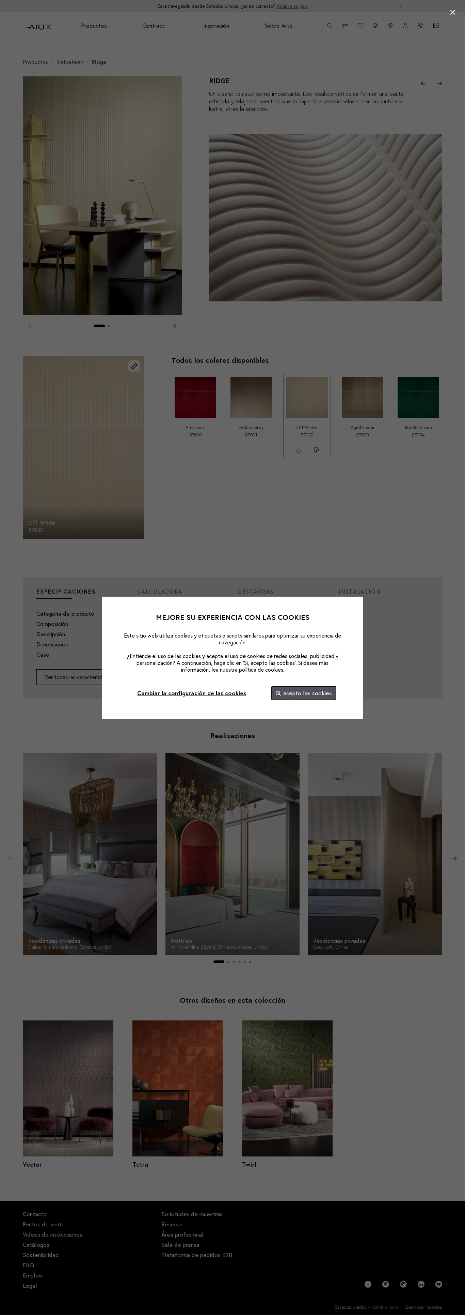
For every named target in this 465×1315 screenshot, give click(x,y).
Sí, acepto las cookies (304, 693)
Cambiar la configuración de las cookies (191, 693)
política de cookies (261, 669)
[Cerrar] (452, 12)
